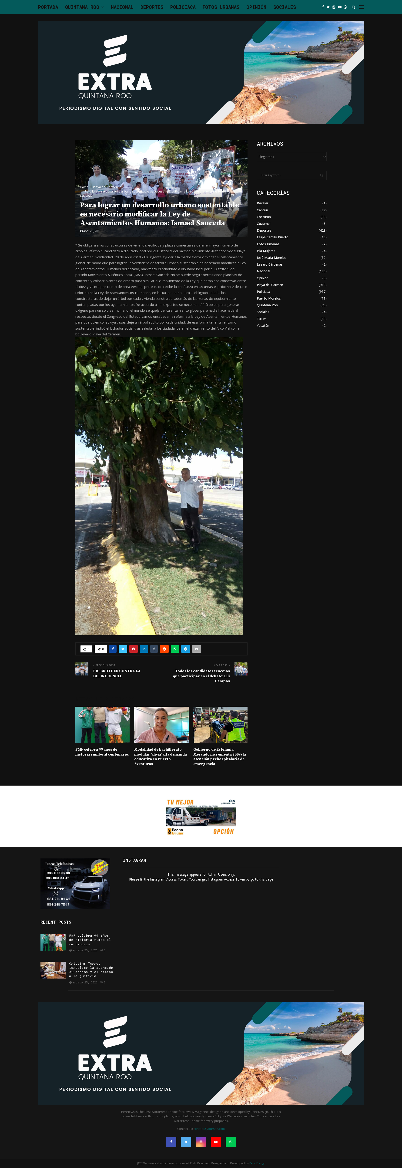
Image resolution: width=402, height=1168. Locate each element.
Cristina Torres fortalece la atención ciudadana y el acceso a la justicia (91, 970)
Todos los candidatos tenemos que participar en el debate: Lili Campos (201, 676)
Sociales (284, 7)
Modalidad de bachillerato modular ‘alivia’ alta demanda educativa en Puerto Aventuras (160, 756)
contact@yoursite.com (209, 1129)
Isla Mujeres (266, 251)
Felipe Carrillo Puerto (272, 237)
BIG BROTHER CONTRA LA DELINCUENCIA (117, 673)
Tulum (261, 319)
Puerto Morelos (269, 298)
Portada (48, 7)
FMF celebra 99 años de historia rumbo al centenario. (102, 752)
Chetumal (264, 217)
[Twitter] (329, 7)
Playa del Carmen (270, 285)
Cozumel (263, 223)
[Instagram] (335, 7)
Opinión (256, 7)
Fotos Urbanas (221, 7)
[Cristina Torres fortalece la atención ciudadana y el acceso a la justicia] (53, 970)
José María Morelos (271, 257)
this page (266, 879)
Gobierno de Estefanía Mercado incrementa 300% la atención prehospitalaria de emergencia (219, 756)
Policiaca (183, 7)
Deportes (152, 7)
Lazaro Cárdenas (270, 264)
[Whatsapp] (346, 7)
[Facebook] (324, 7)
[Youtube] (341, 7)
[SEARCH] (322, 175)
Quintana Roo (82, 7)
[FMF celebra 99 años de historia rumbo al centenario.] (53, 942)
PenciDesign (257, 1163)
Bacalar (262, 203)
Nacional (122, 7)
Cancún (262, 210)
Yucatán (263, 325)
